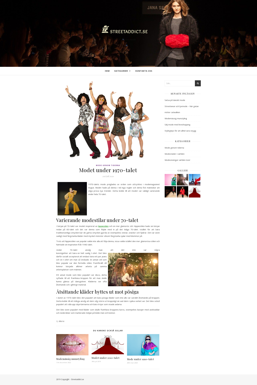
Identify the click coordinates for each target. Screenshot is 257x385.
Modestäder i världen (174, 153)
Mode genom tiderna (108, 165)
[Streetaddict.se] (128, 31)
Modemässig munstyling (70, 359)
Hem (107, 70)
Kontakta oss (143, 70)
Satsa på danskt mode (175, 100)
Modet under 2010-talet (105, 357)
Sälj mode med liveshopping (177, 124)
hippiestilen (103, 226)
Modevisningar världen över (177, 160)
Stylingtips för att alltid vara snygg (180, 130)
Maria (61, 321)
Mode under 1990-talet (140, 359)
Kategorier (121, 70)
